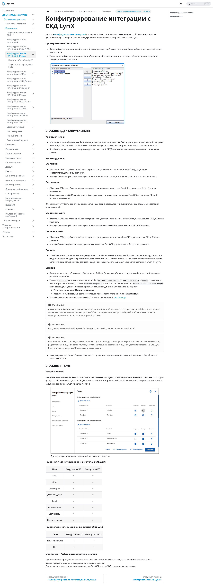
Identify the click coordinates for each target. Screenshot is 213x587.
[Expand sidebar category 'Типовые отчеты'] (33, 158)
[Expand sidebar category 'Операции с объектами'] (33, 189)
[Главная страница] (48, 11)
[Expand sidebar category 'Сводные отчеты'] (33, 162)
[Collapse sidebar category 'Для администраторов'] (33, 19)
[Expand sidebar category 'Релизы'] (33, 232)
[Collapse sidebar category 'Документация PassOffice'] (33, 15)
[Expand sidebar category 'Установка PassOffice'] (33, 24)
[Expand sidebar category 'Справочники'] (33, 149)
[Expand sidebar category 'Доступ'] (33, 167)
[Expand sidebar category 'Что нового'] (33, 236)
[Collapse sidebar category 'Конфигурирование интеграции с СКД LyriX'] (33, 54)
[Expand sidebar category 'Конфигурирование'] (33, 176)
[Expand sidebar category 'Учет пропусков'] (33, 154)
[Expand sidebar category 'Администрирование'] (33, 180)
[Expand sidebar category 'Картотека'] (33, 145)
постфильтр (120, 297)
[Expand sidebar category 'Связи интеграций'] (33, 127)
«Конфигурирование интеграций (70, 34)
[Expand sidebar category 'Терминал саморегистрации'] (33, 226)
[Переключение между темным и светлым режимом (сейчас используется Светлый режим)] (181, 4)
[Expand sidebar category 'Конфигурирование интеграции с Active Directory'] (33, 107)
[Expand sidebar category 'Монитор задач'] (33, 185)
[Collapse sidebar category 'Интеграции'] (33, 28)
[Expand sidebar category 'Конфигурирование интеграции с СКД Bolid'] (33, 73)
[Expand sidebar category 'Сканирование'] (33, 194)
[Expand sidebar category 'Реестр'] (33, 171)
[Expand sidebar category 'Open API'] (33, 209)
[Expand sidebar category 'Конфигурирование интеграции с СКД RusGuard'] (33, 93)
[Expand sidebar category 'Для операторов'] (33, 221)
